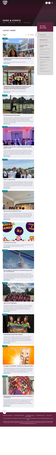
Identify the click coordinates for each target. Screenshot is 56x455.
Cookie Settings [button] (28, 416)
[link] (26, 35)
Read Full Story (7, 63)
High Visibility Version (40, 415)
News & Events (11, 22)
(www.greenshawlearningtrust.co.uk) (29, 423)
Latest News (27, 22)
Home (4, 22)
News (19, 22)
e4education (10, 415)
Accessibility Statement (30, 415)
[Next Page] (28, 35)
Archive (31, 34)
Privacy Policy (48, 415)
